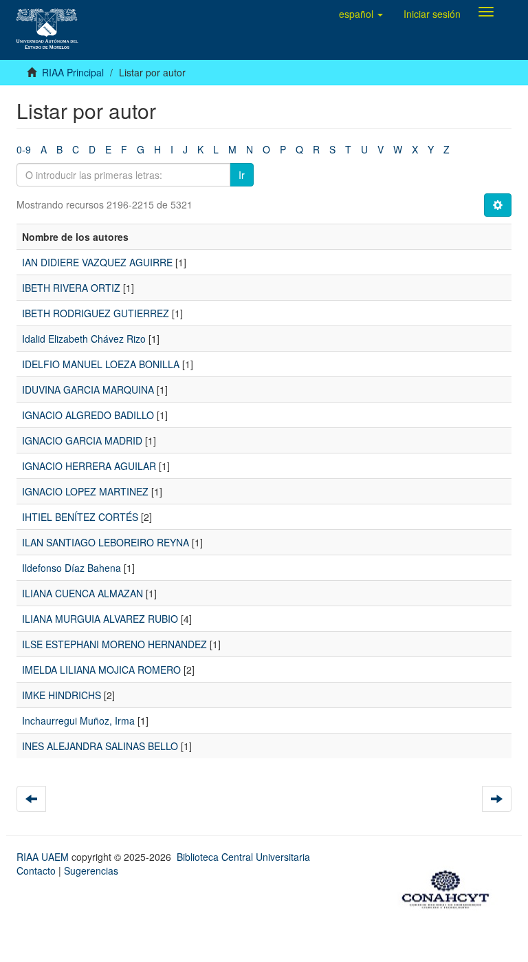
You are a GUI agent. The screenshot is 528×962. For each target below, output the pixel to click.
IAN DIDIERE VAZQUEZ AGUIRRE (97, 262)
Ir (242, 175)
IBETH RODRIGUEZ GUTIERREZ (95, 313)
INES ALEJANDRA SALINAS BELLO (100, 746)
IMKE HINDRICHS (61, 695)
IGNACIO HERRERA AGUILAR (89, 466)
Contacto (36, 870)
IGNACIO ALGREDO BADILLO (88, 415)
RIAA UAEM (44, 857)
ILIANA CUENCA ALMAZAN (82, 593)
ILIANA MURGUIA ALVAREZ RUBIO (100, 619)
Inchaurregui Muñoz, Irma (78, 720)
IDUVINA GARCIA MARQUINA (88, 389)
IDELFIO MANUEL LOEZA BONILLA (100, 364)
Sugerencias (91, 870)
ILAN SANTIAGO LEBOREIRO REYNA (105, 542)
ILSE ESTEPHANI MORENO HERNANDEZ (114, 644)
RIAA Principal (73, 72)
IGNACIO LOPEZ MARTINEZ (85, 491)
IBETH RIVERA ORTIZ (71, 288)
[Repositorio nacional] (450, 887)
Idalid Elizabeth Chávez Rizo (84, 338)
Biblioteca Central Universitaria (243, 857)
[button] (361, 14)
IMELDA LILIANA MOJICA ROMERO (101, 669)
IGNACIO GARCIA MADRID (82, 440)
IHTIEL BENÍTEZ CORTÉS (80, 517)
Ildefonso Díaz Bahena (71, 568)
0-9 (23, 149)
